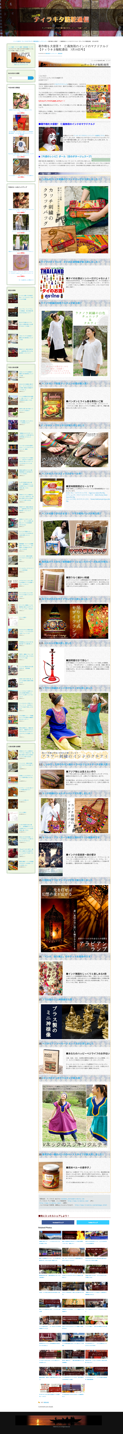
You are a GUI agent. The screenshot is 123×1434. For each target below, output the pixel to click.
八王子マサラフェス (60, 84)
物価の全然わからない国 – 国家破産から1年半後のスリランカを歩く (26, 471)
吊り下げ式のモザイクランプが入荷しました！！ (67, 599)
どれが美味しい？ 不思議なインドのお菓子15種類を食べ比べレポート (26, 717)
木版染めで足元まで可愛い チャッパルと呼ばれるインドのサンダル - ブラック (21, 210)
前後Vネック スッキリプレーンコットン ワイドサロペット (21, 251)
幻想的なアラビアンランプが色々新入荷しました (67, 880)
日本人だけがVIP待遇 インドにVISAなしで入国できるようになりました (26, 838)
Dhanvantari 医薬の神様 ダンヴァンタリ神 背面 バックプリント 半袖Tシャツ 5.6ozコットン (21, 154)
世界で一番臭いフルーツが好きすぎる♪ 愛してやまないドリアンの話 (26, 656)
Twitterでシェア (93, 1222)
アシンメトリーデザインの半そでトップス (21, 231)
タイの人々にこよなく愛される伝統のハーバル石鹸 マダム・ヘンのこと (26, 582)
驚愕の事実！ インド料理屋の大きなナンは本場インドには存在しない (26, 863)
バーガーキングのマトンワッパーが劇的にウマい (89, 135)
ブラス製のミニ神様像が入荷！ (58, 999)
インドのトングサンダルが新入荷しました (63, 425)
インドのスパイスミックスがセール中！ (62, 473)
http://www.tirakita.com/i (50, 1203)
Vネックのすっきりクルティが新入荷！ (62, 1078)
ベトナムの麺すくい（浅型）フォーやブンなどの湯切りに (21, 175)
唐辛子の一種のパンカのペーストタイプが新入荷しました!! (73, 1154)
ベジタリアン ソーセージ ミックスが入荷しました (68, 1043)
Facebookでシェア (58, 1222)
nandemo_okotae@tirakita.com (72, 1199)
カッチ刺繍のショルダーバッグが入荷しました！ (67, 793)
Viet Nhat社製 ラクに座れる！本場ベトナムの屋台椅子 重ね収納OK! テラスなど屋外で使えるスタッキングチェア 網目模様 (21, 133)
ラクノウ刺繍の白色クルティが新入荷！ (61, 303)
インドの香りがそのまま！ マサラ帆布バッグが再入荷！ (72, 513)
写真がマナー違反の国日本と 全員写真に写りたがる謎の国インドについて (26, 508)
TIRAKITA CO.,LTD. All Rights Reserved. (61, 1426)
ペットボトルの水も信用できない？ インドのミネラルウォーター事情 (26, 447)
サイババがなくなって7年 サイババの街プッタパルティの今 (26, 594)
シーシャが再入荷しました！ (59, 643)
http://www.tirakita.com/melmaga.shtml (91, 1205)
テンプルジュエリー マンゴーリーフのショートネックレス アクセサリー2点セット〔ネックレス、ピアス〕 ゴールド (21, 273)
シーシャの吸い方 (24, 800)
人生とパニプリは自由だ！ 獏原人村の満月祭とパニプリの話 (26, 373)
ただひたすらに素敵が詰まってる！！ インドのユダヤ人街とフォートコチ (26, 631)
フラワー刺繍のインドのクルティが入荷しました (67, 688)
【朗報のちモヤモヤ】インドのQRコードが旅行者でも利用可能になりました (26, 435)
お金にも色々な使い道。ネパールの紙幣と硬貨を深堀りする (26, 680)
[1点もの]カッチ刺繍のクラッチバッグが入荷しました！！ (72, 179)
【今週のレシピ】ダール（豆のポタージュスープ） (66, 156)
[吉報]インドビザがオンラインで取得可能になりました (26, 777)
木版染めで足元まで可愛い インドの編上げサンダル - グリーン (21, 110)
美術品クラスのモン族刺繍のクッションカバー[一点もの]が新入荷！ (73, 563)
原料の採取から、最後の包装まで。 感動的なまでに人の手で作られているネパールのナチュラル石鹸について (26, 731)
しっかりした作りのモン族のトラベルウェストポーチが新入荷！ (76, 764)
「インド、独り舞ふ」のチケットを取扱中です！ (67, 956)
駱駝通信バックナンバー (51, 53)
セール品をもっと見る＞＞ (26, 280)
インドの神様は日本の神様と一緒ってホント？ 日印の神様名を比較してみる (26, 398)
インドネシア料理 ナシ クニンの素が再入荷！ (65, 383)
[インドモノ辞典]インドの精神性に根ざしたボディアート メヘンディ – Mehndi (26, 607)
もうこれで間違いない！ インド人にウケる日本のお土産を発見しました (26, 533)
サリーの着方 (22, 617)
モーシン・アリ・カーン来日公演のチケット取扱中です (71, 837)
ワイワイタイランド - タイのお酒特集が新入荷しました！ (70, 261)
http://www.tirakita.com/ (78, 1201)
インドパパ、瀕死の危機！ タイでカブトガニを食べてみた (26, 557)
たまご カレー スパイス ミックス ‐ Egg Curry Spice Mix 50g (85, 493)
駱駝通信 (60, 53)
